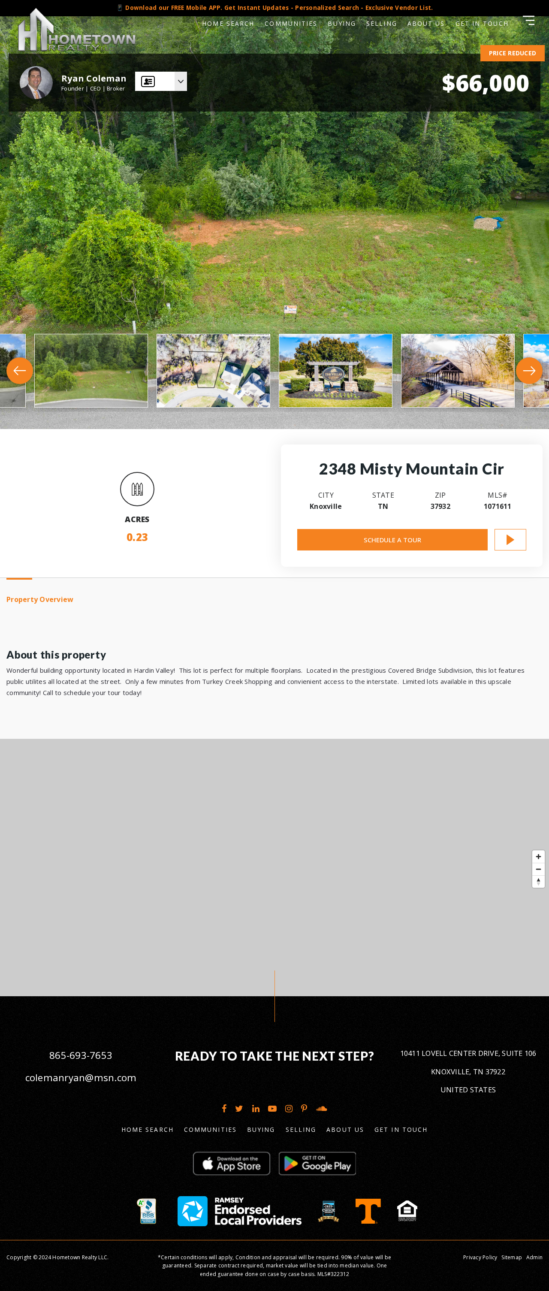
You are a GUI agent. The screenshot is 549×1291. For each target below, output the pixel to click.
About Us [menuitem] (345, 1129)
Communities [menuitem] (291, 23)
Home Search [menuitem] (228, 23)
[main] (274, 498)
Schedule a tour (392, 539)
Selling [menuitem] (381, 23)
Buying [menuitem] (342, 23)
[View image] (91, 370)
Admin (534, 1257)
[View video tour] (510, 539)
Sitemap (511, 1257)
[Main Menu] (528, 20)
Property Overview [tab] (39, 599)
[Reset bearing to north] (538, 881)
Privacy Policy (480, 1257)
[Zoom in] (538, 856)
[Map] (274, 867)
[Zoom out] (538, 869)
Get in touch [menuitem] (401, 1129)
